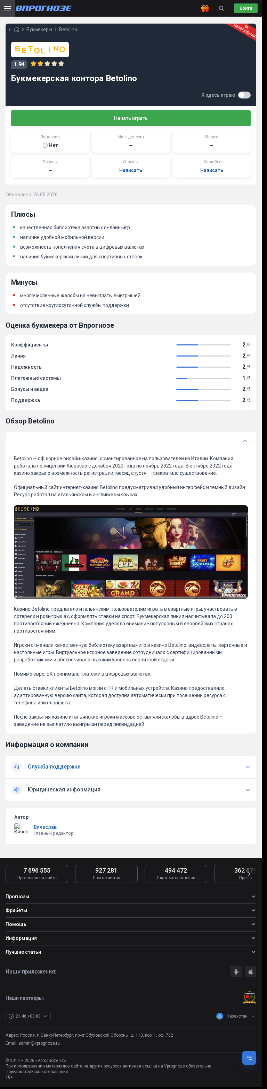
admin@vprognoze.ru (39, 1043)
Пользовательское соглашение (37, 1071)
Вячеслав (45, 827)
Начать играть (131, 118)
